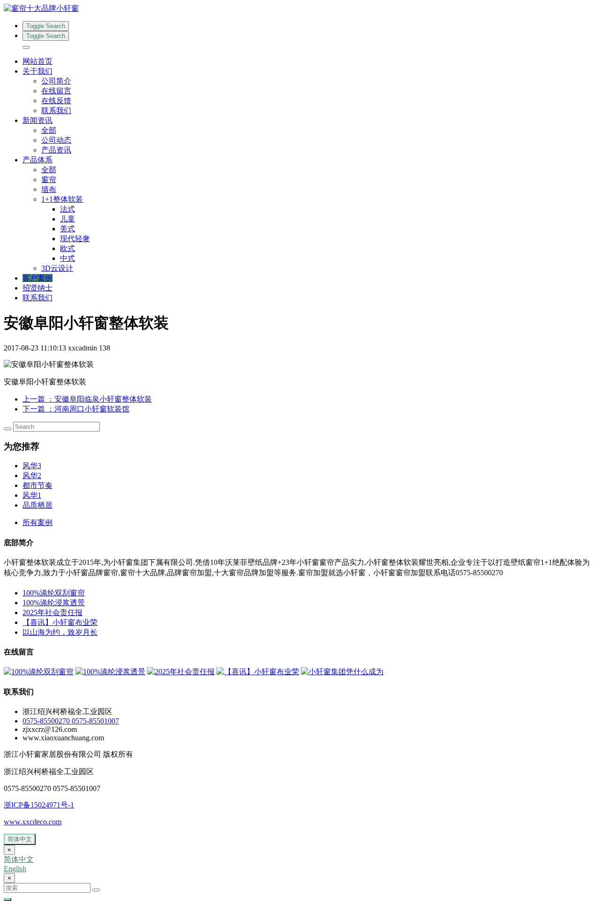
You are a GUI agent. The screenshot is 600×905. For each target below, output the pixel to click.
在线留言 (56, 91)
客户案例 (37, 278)
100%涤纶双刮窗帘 (53, 593)
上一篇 (87, 399)
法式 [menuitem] (67, 209)
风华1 (31, 495)
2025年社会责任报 (52, 612)
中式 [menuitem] (67, 258)
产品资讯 (56, 150)
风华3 (31, 466)
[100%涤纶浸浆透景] (110, 672)
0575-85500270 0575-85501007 (70, 721)
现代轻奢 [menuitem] (75, 239)
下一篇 (75, 409)
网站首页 (37, 61)
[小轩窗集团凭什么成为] (342, 672)
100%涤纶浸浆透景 (53, 603)
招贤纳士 (37, 288)
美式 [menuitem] (67, 229)
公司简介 (56, 81)
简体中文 (20, 839)
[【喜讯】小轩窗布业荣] (258, 672)
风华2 (31, 475)
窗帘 (48, 179)
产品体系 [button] (37, 160)
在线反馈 (56, 101)
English (15, 869)
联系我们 (56, 110)
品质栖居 (37, 505)
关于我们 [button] (37, 71)
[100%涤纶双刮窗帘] (39, 672)
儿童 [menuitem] (67, 219)
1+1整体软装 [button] (62, 199)
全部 (48, 130)
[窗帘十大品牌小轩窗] (300, 9)
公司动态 (56, 140)
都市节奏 (37, 485)
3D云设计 (57, 268)
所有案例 (37, 522)
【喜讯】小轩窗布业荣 (60, 622)
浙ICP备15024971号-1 (39, 805)
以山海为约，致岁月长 (60, 632)
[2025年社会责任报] (181, 672)
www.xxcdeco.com (32, 822)
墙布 (48, 189)
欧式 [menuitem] (67, 248)
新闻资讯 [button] (37, 120)
